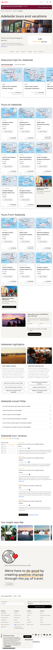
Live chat (29, 615)
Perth (42, 533)
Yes (15, 596)
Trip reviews (40, 51)
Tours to (17, 51)
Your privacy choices (20, 624)
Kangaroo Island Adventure (39, 387)
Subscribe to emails (40, 606)
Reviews (28, 619)
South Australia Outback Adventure (13, 387)
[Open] (18, 438)
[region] (17, 641)
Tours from (23, 51)
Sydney (25, 533)
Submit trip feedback (5, 615)
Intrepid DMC (17, 617)
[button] (14, 110)
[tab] (7, 64)
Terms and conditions (44, 319)
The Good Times (17, 615)
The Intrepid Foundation (45, 615)
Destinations (8, 11)
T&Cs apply (30, 603)
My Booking (3, 613)
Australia (15, 11)
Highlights (30, 51)
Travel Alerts (3, 619)
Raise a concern (30, 624)
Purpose (42, 611)
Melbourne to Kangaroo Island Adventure (13, 391)
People (41, 617)
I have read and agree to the (38, 329)
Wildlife (41, 622)
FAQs (35, 51)
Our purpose (9, 584)
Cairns (8, 533)
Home (2, 11)
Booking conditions (5, 624)
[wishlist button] (14, 110)
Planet (41, 619)
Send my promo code (34, 334)
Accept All (27, 636)
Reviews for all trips (33, 514)
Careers (15, 619)
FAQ (28, 617)
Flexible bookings (5, 622)
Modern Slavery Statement (45, 624)
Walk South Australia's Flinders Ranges (13, 383)
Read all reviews (23, 514)
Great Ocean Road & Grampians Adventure (39, 383)
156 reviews (44, 41)
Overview (12, 51)
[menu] (50, 2)
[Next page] (50, 82)
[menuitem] (5, 2)
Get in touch (29, 613)
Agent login (3, 626)
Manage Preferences (29, 639)
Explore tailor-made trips (43, 206)
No (19, 596)
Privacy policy (17, 622)
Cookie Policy (8, 646)
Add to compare (8, 131)
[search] (42, 2)
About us (16, 613)
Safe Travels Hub (4, 617)
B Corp (41, 613)
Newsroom (29, 622)
